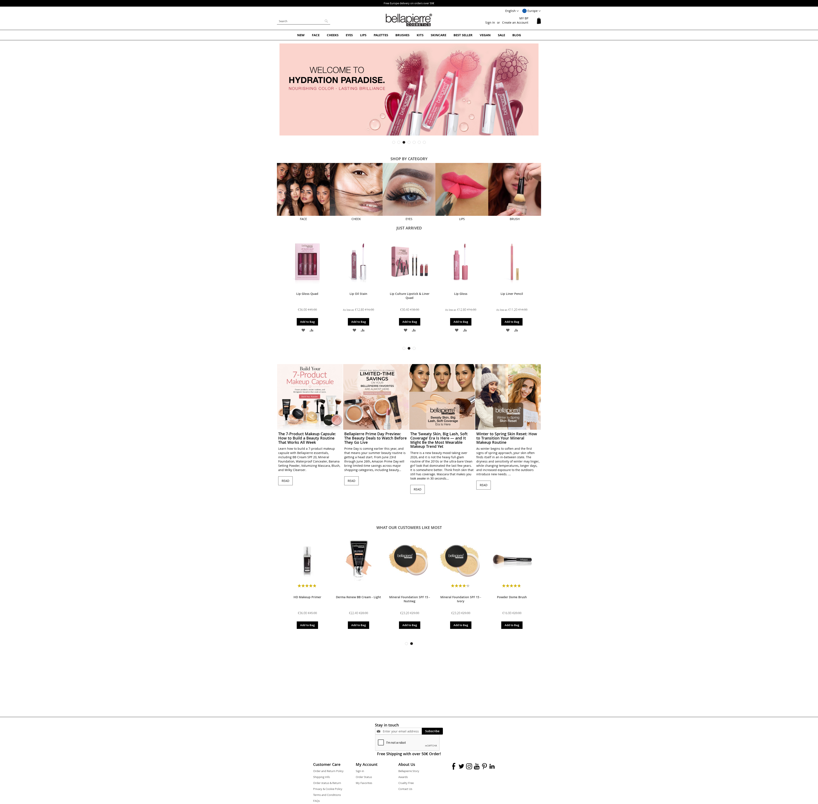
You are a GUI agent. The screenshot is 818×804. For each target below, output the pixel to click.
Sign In (490, 22)
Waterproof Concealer (512, 294)
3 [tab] (403, 142)
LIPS (462, 219)
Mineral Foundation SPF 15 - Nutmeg (409, 599)
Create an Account (515, 22)
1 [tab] (393, 142)
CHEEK (356, 219)
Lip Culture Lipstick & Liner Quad (307, 296)
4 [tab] (409, 142)
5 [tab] (414, 142)
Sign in (360, 771)
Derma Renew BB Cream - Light (358, 597)
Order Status (364, 777)
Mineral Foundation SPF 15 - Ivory (460, 599)
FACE (303, 219)
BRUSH (515, 219)
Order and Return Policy (328, 771)
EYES (409, 219)
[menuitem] (301, 35)
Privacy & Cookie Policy (327, 789)
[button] (531, 11)
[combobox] (303, 21)
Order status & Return (327, 783)
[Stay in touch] (402, 731)
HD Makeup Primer (307, 597)
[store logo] (409, 20)
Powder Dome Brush (512, 597)
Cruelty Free (406, 783)
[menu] (409, 35)
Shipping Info (321, 777)
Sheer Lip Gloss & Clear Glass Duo (461, 296)
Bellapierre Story (408, 771)
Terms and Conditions (327, 795)
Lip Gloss (358, 294)
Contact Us (405, 789)
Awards (403, 777)
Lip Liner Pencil (409, 294)
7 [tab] (424, 142)
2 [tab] (398, 142)
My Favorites (364, 783)
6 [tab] (419, 142)
